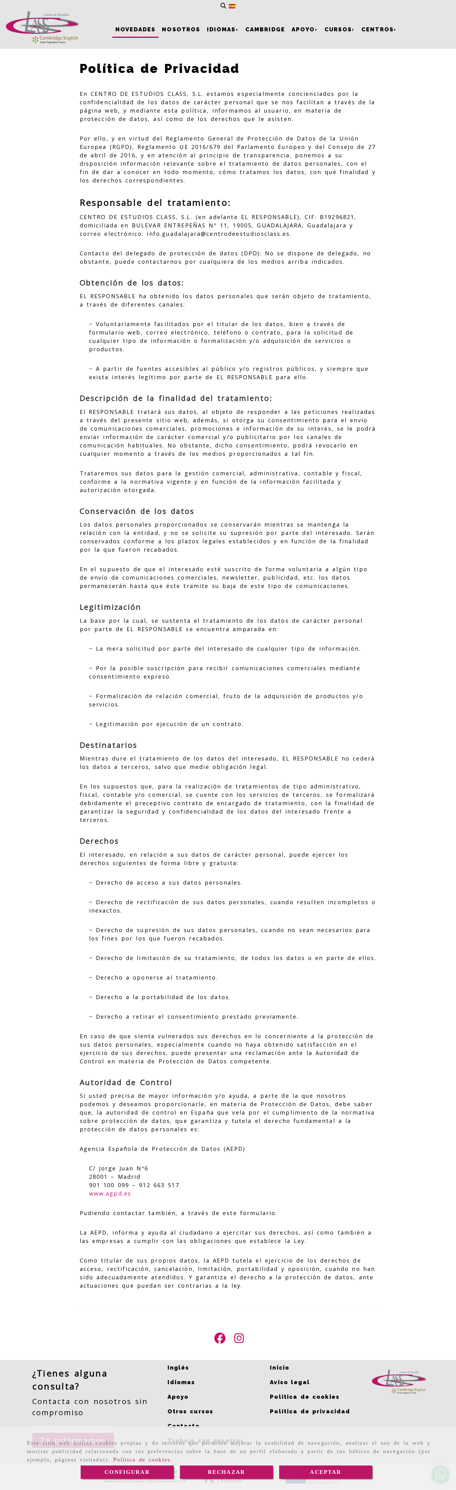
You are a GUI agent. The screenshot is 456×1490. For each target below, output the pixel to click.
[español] (232, 5)
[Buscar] (223, 5)
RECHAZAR (226, 1472)
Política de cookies (141, 1459)
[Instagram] (239, 1340)
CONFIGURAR (127, 1472)
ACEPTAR (325, 1472)
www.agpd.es (110, 1193)
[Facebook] (220, 1340)
